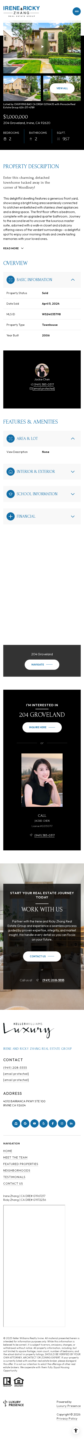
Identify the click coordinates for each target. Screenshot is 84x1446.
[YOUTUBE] (34, 1123)
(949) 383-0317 (44, 384)
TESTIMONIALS (14, 1177)
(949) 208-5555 (53, 980)
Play (42, 46)
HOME (7, 1151)
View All (62, 88)
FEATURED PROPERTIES (20, 1164)
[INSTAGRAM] (62, 1123)
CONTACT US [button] (13, 1183)
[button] (42, 956)
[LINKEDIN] (71, 1123)
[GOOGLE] (25, 1123)
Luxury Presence (69, 1406)
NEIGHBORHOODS (16, 1170)
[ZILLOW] (16, 1123)
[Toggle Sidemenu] (77, 11)
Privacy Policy (67, 1418)
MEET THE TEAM (15, 1157)
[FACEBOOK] (53, 1123)
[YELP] (44, 1123)
